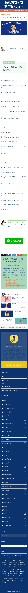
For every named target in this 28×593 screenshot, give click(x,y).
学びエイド (14, 451)
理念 (4, 383)
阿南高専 (14, 521)
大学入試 (12, 569)
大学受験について (14, 443)
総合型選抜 (14, 490)
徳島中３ (22, 573)
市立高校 (16, 573)
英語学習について (14, 502)
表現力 (21, 578)
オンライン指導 (10, 555)
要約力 (14, 506)
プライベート (14, 419)
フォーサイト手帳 (6, 560)
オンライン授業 (14, 412)
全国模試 (22, 562)
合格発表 (14, 427)
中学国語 (19, 560)
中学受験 (13, 560)
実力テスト (5, 573)
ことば (4, 555)
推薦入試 (21, 575)
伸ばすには (16, 562)
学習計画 (22, 571)
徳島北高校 (5, 575)
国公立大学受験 (22, 564)
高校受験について (14, 525)
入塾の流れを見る (11, 283)
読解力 (14, 510)
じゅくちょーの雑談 (5, 14)
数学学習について (14, 474)
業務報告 (14, 482)
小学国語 (11, 573)
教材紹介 (14, 470)
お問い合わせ (6, 386)
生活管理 (11, 578)
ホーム (5, 376)
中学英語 (10, 562)
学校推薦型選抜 (14, 459)
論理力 (9, 580)
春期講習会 (5, 578)
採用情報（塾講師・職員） (10, 390)
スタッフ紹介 (14, 416)
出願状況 (4, 564)
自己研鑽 (14, 494)
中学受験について (14, 423)
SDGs (14, 400)
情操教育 (16, 575)
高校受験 (4, 582)
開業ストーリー (14, 517)
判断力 (10, 564)
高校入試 (20, 580)
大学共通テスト (14, 439)
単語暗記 (15, 564)
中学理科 (4, 562)
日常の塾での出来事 (14, 478)
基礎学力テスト (14, 435)
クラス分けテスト (19, 555)
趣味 (14, 513)
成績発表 (14, 466)
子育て (14, 447)
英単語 (16, 578)
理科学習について (14, 486)
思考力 (10, 575)
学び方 (14, 455)
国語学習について (14, 431)
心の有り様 (14, 463)
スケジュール (6, 380)
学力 (17, 571)
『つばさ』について (14, 404)
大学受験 (12, 571)
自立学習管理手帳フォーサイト (14, 498)
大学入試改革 (19, 569)
